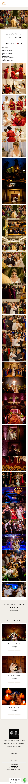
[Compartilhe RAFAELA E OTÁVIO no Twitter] (14, 607)
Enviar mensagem (14, 766)
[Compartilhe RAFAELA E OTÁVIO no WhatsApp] (12, 607)
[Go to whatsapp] (24, 780)
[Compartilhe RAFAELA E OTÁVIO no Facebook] (10, 607)
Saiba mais (14, 749)
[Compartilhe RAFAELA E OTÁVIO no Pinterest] (17, 607)
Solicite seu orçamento (14, 610)
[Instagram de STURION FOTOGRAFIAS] (14, 773)
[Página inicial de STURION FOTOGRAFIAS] (3, 3)
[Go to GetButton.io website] (25, 782)
